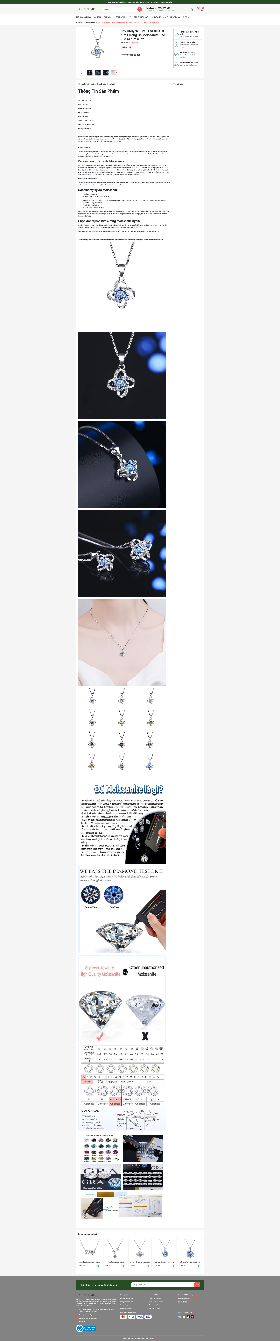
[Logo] (87, 9)
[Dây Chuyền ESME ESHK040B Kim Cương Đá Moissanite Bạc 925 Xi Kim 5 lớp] (89, 1250)
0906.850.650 (164, 8)
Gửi (197, 1285)
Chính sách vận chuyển (156, 1302)
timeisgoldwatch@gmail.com (88, 1315)
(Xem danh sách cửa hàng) (188, 65)
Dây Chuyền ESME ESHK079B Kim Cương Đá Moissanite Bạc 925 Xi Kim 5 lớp (115, 1262)
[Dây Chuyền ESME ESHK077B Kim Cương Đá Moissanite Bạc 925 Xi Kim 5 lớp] (140, 1250)
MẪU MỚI (97, 17)
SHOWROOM (175, 17)
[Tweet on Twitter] (138, 55)
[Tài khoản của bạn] (193, 9)
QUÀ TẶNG (156, 17)
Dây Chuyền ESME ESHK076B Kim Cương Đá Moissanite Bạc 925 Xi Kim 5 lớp (165, 1262)
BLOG (185, 17)
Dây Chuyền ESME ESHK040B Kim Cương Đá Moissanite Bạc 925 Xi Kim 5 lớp (89, 1262)
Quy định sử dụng (154, 1308)
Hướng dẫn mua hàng (126, 1298)
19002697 (192, 1302)
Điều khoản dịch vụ (125, 1308)
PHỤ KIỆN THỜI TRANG (139, 17)
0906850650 (93, 1318)
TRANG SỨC (121, 17)
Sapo (155, 1338)
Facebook (82, 1321)
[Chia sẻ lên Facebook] (131, 55)
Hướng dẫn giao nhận (126, 1305)
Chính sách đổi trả (154, 1305)
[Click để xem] (97, 48)
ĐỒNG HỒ (108, 17)
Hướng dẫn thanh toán (127, 1302)
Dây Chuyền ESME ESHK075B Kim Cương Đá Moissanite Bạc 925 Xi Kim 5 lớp (190, 1262)
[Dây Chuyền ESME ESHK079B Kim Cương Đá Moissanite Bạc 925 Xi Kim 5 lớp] (115, 1250)
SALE (165, 17)
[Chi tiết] (98, 1266)
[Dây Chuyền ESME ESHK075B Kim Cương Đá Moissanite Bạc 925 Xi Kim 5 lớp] (190, 1250)
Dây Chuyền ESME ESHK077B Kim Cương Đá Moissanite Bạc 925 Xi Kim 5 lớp (140, 1262)
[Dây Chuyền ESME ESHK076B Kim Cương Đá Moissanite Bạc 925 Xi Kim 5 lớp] (165, 1250)
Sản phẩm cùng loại (87, 1234)
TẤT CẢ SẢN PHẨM (83, 17)
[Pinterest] (135, 55)
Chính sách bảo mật (155, 1298)
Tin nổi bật (178, 84)
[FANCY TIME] (179, 1316)
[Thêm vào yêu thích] (115, 65)
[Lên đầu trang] (276, 1327)
